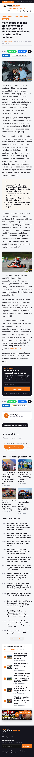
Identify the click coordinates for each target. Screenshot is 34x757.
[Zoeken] (30, 11)
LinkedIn (6, 55)
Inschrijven (17, 389)
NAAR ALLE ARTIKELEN (17, 8)
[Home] (11, 5)
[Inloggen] (24, 11)
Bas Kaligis (8, 41)
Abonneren (26, 712)
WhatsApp (11, 51)
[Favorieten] (20, 11)
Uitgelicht (20, 649)
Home (4, 16)
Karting (10, 16)
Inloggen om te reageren (14, 447)
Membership (6, 751)
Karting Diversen (21, 16)
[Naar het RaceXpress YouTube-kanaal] (17, 715)
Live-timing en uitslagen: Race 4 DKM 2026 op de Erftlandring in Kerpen (18, 205)
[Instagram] (12, 737)
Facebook (22, 51)
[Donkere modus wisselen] (27, 11)
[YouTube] (3, 737)
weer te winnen (15, 349)
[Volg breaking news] (17, 11)
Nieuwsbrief (5, 753)
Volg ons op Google (20, 55)
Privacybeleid (15, 753)
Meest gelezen (9, 649)
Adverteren (14, 751)
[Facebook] (7, 737)
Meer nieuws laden (17, 639)
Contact (22, 751)
